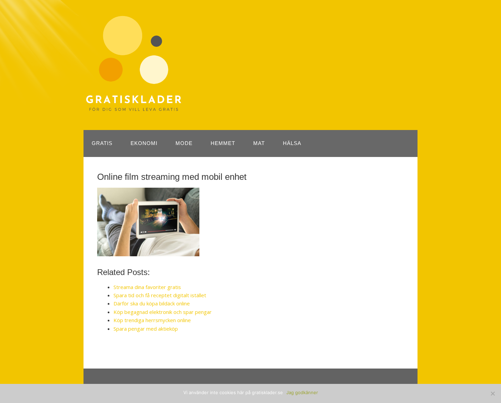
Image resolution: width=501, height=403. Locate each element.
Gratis (102, 143)
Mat (259, 143)
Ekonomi (144, 143)
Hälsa (292, 143)
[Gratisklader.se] (134, 108)
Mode (184, 143)
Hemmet (223, 143)
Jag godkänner (302, 392)
